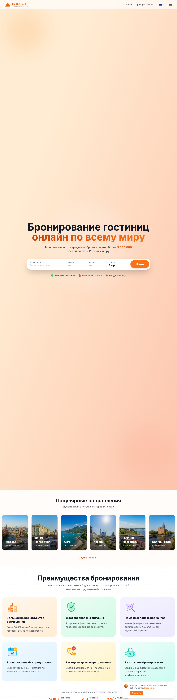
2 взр (112, 265)
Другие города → (89, 557)
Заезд (71, 262)
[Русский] (162, 5)
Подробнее (150, 688)
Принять (136, 693)
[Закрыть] (172, 684)
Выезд (92, 262)
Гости (112, 262)
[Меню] (170, 5)
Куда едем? (36, 262)
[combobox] (46, 265)
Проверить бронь (144, 4)
